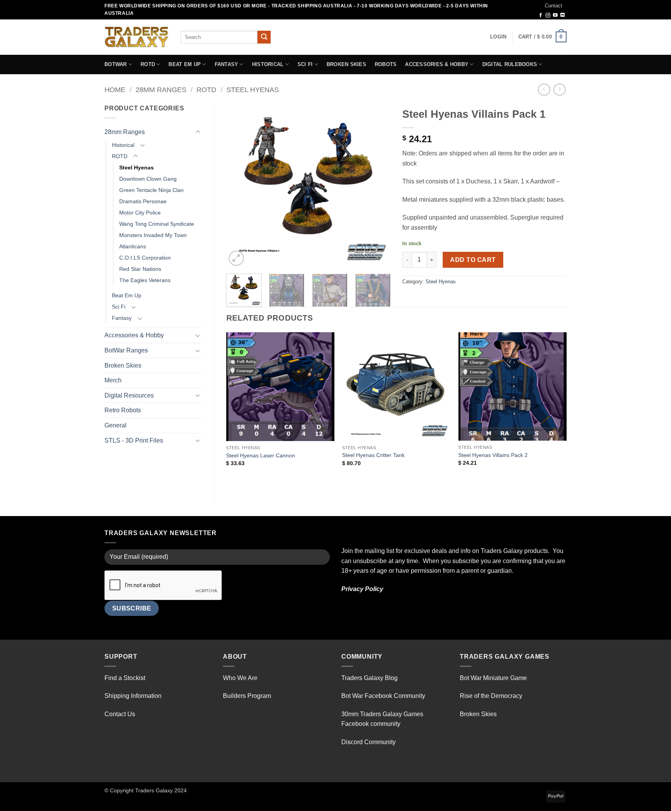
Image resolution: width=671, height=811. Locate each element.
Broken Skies (346, 64)
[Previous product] (559, 90)
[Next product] (544, 90)
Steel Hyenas (252, 89)
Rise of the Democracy (491, 695)
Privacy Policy (362, 589)
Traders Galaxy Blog (369, 678)
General (115, 425)
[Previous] (239, 185)
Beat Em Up (185, 64)
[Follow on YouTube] (555, 15)
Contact (553, 6)
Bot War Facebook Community (383, 695)
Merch (113, 380)
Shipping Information (133, 695)
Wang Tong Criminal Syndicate (156, 224)
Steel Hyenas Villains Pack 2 (493, 455)
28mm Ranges (161, 89)
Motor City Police (140, 212)
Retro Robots (122, 410)
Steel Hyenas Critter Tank (373, 455)
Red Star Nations (140, 269)
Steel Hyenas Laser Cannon (260, 455)
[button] (498, 37)
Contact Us (119, 714)
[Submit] (264, 37)
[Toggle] (198, 132)
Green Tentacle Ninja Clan (151, 190)
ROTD (148, 64)
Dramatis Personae (143, 201)
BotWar (115, 64)
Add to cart (472, 259)
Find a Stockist (124, 678)
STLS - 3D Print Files (133, 440)
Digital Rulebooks (509, 64)
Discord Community (368, 742)
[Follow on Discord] (562, 15)
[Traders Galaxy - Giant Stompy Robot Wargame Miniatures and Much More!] (136, 36)
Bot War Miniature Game (493, 678)
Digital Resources (129, 395)
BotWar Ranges (126, 350)
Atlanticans (132, 246)
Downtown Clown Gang (148, 179)
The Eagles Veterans (144, 280)
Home (114, 89)
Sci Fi (305, 64)
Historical (268, 64)
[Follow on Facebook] (540, 15)
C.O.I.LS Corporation (145, 258)
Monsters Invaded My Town (153, 235)
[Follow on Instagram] (548, 15)
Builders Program (247, 695)
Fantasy (226, 64)
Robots (386, 64)
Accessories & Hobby (436, 64)
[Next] (377, 185)
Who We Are (240, 678)
